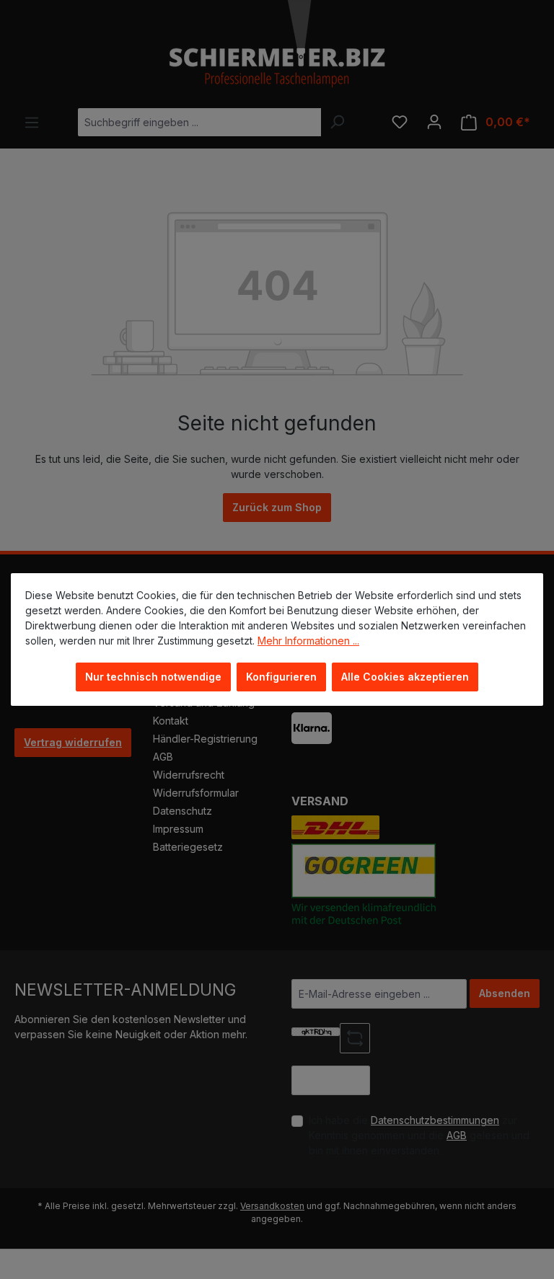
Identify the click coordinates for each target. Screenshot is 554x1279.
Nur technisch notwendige (153, 677)
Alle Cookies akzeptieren (405, 677)
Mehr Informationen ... (308, 640)
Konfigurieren (281, 677)
